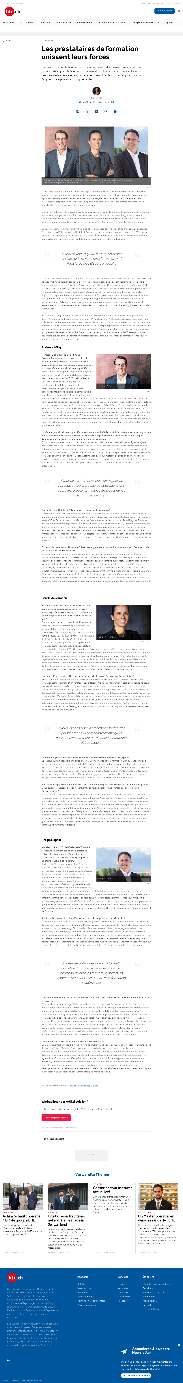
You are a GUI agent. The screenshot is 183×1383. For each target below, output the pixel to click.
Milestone (122, 1301)
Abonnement (165, 3)
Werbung (6, 3)
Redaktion (148, 1288)
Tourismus (44, 22)
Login (143, 3)
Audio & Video (63, 22)
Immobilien (19, 3)
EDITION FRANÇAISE (164, 11)
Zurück (9, 41)
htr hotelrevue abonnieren (157, 1284)
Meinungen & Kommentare (113, 22)
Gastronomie (26, 22)
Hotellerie (8, 22)
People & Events (85, 22)
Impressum (15, 1380)
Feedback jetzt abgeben (56, 1118)
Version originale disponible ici (84, 1085)
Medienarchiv (176, 3)
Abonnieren (149, 1297)
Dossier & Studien (86, 1305)
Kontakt (147, 1305)
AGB (23, 1380)
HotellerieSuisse (151, 1309)
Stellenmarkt (124, 1297)
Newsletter (156, 3)
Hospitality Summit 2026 (146, 22)
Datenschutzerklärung (34, 1380)
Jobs (12, 3)
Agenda (169, 22)
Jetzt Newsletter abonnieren (136, 1375)
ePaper (148, 3)
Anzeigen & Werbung (154, 1292)
